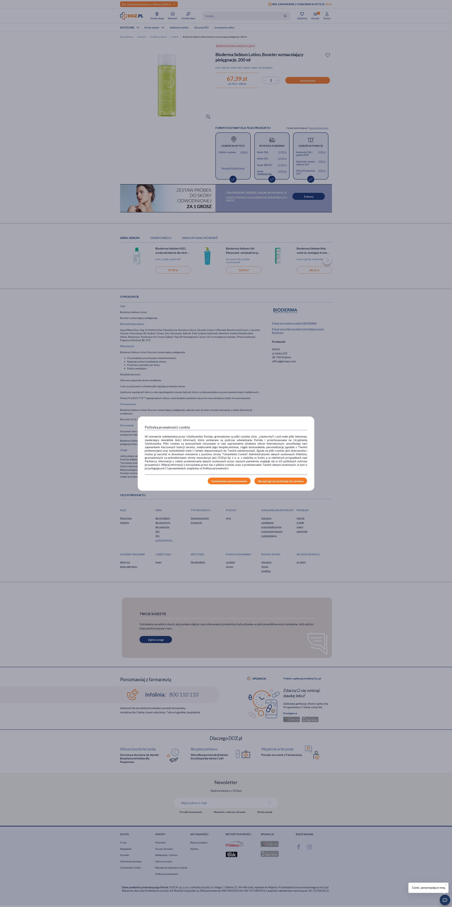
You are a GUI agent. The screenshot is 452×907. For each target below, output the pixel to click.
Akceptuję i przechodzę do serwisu (281, 481)
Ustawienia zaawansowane (229, 481)
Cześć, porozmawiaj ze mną (428, 887)
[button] (445, 900)
